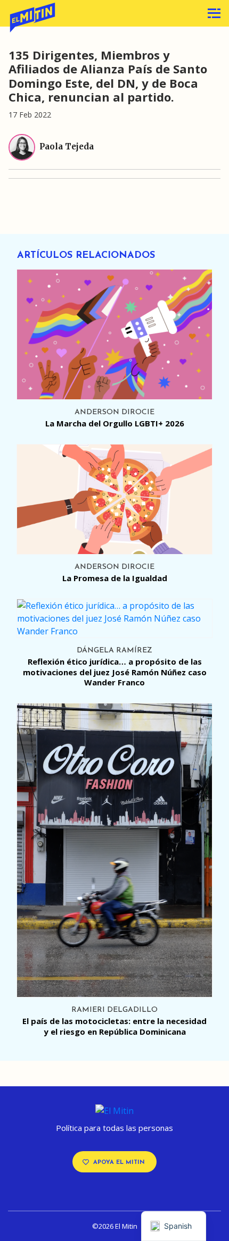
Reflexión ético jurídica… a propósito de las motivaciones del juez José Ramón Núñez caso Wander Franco (115, 671)
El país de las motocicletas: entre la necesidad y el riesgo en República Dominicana (114, 1026)
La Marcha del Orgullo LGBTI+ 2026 (114, 423)
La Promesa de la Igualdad (114, 578)
